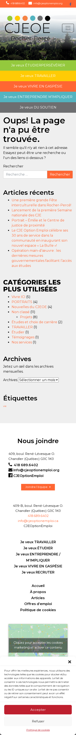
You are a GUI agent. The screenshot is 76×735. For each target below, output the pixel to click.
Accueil (38, 586)
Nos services (22, 342)
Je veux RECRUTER (38, 572)
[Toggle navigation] (68, 28)
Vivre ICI (18, 297)
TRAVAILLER (22, 327)
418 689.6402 (18, 3)
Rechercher (13, 166)
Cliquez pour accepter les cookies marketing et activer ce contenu (38, 645)
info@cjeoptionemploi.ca (38, 521)
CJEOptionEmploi (28, 476)
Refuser (38, 721)
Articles (38, 598)
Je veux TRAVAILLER (38, 542)
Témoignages (23, 337)
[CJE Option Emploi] (23, 28)
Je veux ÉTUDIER (38, 548)
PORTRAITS (22, 302)
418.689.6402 (38, 516)
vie (4, 406)
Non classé (21, 312)
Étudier (18, 332)
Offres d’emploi (38, 604)
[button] (70, 662)
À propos (38, 592)
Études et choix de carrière (34, 322)
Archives (10, 380)
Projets (26, 317)
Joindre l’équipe (36, 487)
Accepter (38, 710)
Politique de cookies (38, 729)
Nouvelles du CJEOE (29, 307)
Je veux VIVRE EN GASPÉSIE (38, 566)
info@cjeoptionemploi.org (47, 3)
